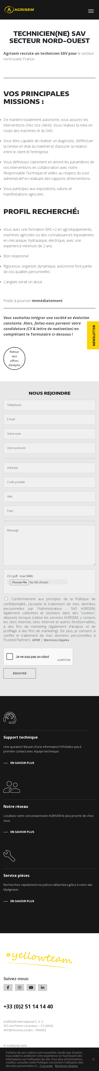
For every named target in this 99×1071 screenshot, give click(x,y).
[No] (93, 1059)
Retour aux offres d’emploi (14, 358)
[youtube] (31, 987)
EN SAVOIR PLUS (22, 763)
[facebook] (8, 987)
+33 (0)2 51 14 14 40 (28, 1006)
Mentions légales (56, 640)
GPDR (36, 640)
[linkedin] (42, 987)
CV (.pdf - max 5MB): (20, 576)
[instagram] (19, 987)
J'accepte (46, 1066)
